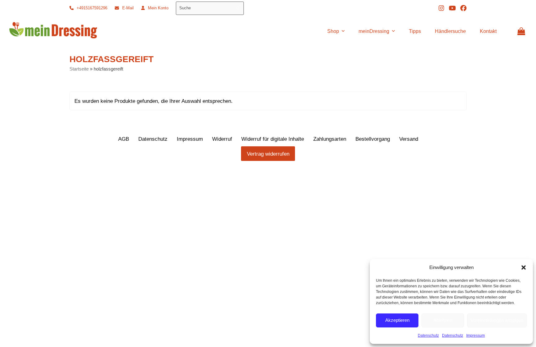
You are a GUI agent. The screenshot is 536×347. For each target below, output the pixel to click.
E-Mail (128, 8)
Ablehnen (442, 320)
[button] (523, 267)
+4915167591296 (92, 8)
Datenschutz (428, 335)
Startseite (79, 68)
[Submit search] (237, 8)
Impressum (475, 335)
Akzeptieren (397, 320)
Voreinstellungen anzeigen (497, 320)
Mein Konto (158, 8)
